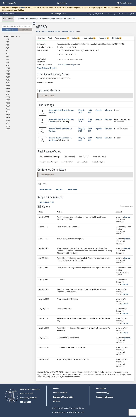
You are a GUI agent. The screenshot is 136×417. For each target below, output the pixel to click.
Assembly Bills (68, 32)
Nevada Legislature (10, 3)
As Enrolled (72, 189)
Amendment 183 (47, 202)
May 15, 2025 (81, 139)
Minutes (108, 110)
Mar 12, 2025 (81, 111)
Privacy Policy (101, 393)
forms (22, 8)
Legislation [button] (9, 19)
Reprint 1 (60, 189)
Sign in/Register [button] (125, 3)
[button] (68, 65)
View (42, 113)
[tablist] (85, 208)
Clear (26, 30)
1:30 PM (90, 111)
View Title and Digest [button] (46, 68)
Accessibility (101, 388)
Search (10, 30)
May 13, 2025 (81, 129)
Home (38, 32)
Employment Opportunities (63, 397)
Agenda (99, 110)
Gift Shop (56, 401)
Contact (56, 388)
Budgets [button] (20, 19)
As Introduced (45, 189)
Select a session (8, 14)
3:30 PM (90, 129)
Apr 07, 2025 (81, 120)
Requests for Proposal (104, 397)
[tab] (41, 38)
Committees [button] (33, 19)
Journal (127, 217)
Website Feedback (60, 393)
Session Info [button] (71, 19)
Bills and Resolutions (51, 32)
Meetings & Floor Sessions (51, 19)
